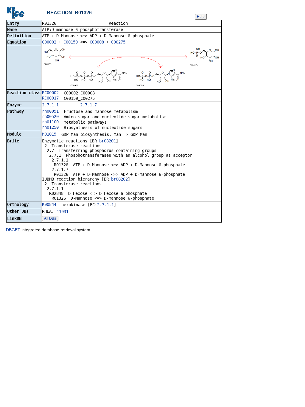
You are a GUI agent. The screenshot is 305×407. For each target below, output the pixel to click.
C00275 (118, 42)
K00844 (49, 204)
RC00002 (50, 92)
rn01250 (50, 127)
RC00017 (50, 98)
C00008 (97, 42)
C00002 (49, 42)
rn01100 (50, 121)
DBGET (13, 229)
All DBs (50, 218)
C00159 (70, 42)
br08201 (107, 141)
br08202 (119, 179)
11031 (63, 211)
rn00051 (50, 111)
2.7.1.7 (88, 104)
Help (201, 17)
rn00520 (50, 116)
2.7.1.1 (50, 104)
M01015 (49, 134)
